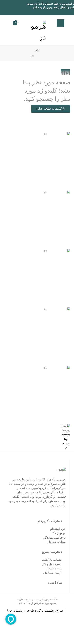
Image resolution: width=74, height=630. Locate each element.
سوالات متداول (57, 541)
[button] (60, 23)
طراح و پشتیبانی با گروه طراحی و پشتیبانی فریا (35, 610)
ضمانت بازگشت (51, 559)
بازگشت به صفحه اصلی (51, 108)
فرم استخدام (58, 528)
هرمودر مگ (59, 533)
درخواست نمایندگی (54, 537)
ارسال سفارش (52, 572)
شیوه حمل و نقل (51, 564)
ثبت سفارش (53, 568)
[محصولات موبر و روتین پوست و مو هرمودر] (37, 30)
